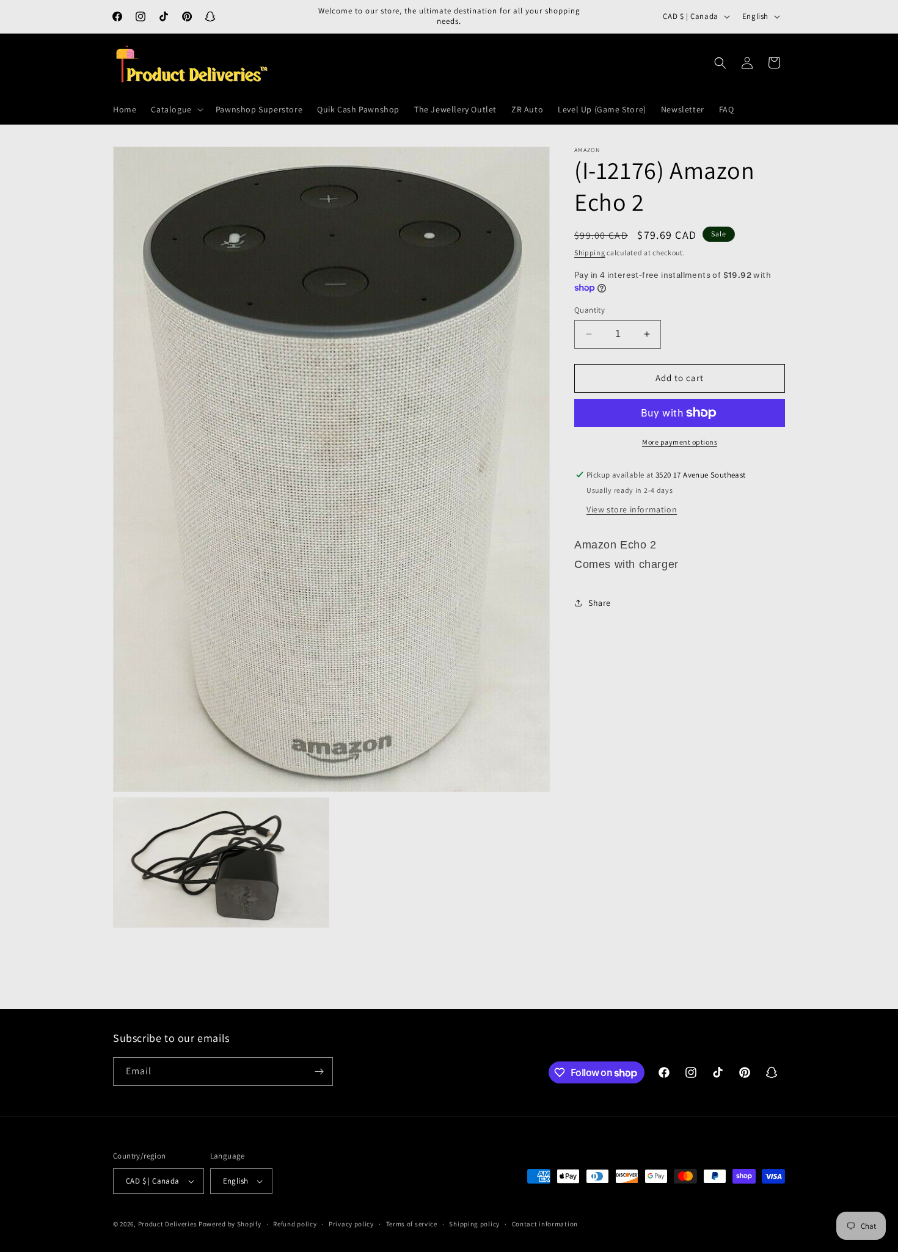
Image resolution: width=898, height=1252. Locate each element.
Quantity (589, 310)
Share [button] (599, 602)
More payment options (679, 441)
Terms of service (411, 1223)
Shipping (589, 252)
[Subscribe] (318, 1071)
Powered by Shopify (230, 1224)
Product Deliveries (167, 1224)
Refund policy (294, 1223)
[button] (176, 109)
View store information (631, 508)
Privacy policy (351, 1223)
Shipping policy (474, 1223)
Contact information (545, 1223)
